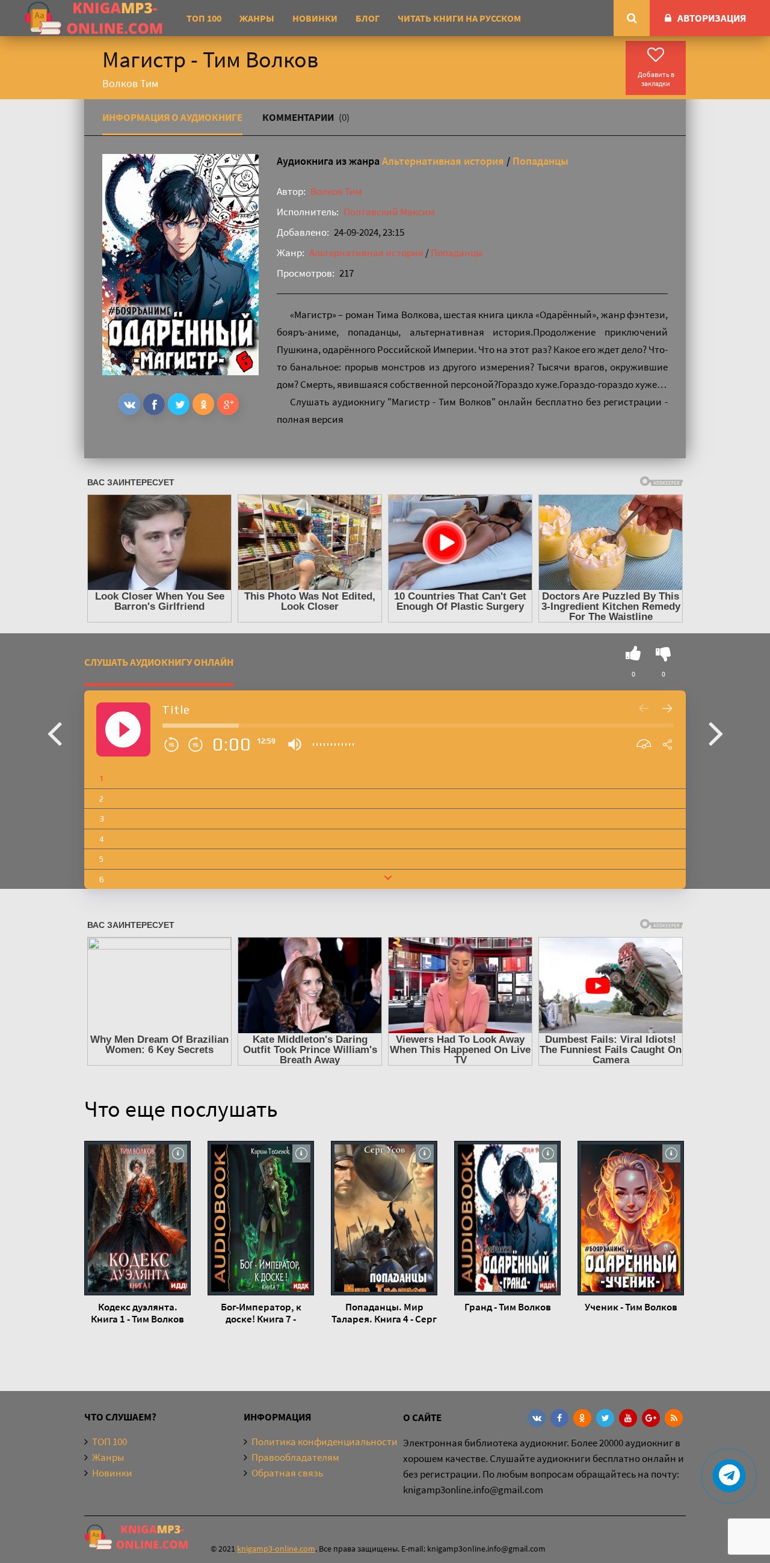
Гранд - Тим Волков (507, 1307)
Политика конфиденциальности (324, 1441)
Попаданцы (540, 161)
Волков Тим (336, 191)
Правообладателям (295, 1457)
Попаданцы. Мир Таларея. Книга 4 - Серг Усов (384, 1313)
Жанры (256, 18)
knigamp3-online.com (276, 1548)
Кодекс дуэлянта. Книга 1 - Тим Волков (137, 1313)
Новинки (314, 18)
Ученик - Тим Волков (631, 1307)
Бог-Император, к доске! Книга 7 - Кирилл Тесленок (261, 1313)
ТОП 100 (203, 18)
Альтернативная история (443, 161)
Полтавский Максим (389, 211)
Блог (368, 18)
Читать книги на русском (459, 18)
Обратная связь (287, 1472)
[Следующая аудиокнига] (716, 732)
